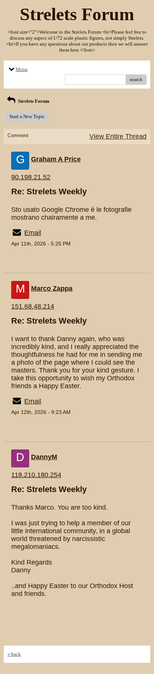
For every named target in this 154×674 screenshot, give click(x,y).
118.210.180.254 (36, 475)
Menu (22, 69)
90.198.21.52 (30, 177)
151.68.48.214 (32, 306)
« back (14, 654)
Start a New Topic (27, 116)
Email (32, 232)
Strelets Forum (33, 101)
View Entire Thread (118, 136)
